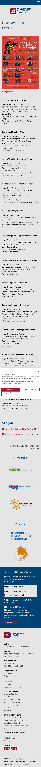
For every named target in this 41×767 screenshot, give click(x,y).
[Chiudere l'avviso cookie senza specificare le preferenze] (39, 371)
